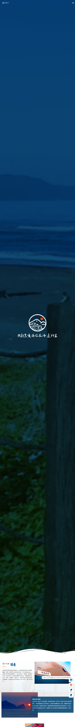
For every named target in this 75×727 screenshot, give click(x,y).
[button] (73, 3)
